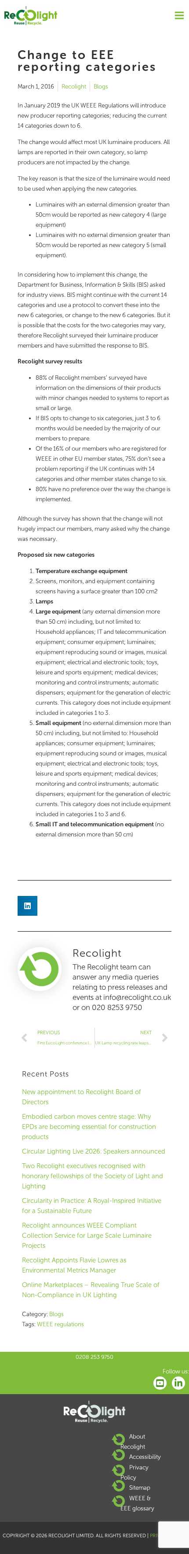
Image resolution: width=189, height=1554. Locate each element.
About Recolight (132, 1441)
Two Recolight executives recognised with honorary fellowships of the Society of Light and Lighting (92, 1176)
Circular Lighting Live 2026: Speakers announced (93, 1151)
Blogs (101, 86)
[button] (27, 906)
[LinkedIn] (178, 1383)
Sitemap (139, 1487)
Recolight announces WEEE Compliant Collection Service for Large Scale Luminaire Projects (87, 1235)
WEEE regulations (60, 1324)
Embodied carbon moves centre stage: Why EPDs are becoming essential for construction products (89, 1127)
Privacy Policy (134, 1472)
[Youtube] (160, 1383)
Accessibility (145, 1457)
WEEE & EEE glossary (137, 1503)
